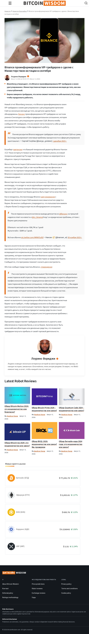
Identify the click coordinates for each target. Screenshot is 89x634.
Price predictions (38, 584)
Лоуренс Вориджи (43, 358)
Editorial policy (7, 593)
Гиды (34, 597)
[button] (86, 3)
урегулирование (48, 197)
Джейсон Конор (12, 416)
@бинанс (63, 214)
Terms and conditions (69, 588)
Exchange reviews (38, 593)
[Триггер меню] (10, 3)
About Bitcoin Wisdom (10, 584)
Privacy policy (66, 584)
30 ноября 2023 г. (75, 237)
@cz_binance (37, 217)
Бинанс (21, 114)
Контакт (5, 588)
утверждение (46, 267)
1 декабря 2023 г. (60, 141)
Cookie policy (66, 593)
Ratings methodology (10, 597)
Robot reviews (37, 588)
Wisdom (14, 572)
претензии (17, 149)
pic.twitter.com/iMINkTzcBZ (32, 237)
